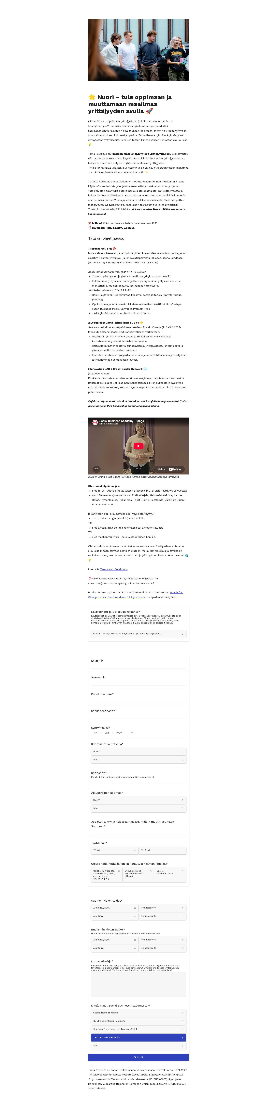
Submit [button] (138, 1057)
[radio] (138, 634)
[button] (132, 733)
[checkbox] (107, 874)
